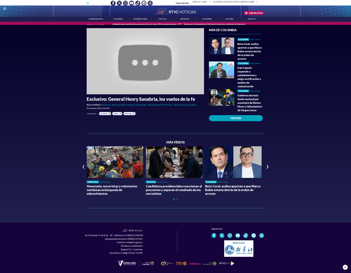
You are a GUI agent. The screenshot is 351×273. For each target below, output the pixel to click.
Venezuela (93, 182)
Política (162, 19)
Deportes (184, 19)
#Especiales (142, 105)
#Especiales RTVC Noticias (160, 105)
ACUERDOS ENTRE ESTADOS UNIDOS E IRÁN (212, 2)
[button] (145, 61)
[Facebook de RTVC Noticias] (213, 235)
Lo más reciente (96, 19)
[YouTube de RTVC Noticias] (237, 235)
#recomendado (119, 105)
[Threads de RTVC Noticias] (261, 235)
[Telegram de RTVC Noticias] (253, 235)
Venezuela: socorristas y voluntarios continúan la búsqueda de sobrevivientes (112, 189)
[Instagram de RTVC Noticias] (229, 235)
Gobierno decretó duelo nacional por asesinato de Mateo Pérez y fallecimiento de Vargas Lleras (249, 103)
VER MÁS (235, 118)
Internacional (140, 19)
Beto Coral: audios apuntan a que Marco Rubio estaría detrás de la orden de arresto (249, 51)
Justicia (251, 19)
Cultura (229, 19)
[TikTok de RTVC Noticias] (245, 235)
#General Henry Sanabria (185, 105)
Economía (207, 19)
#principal (106, 105)
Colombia (118, 19)
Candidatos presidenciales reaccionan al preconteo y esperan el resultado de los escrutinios (174, 189)
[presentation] (83, 166)
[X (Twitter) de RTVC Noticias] (221, 235)
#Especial (131, 105)
